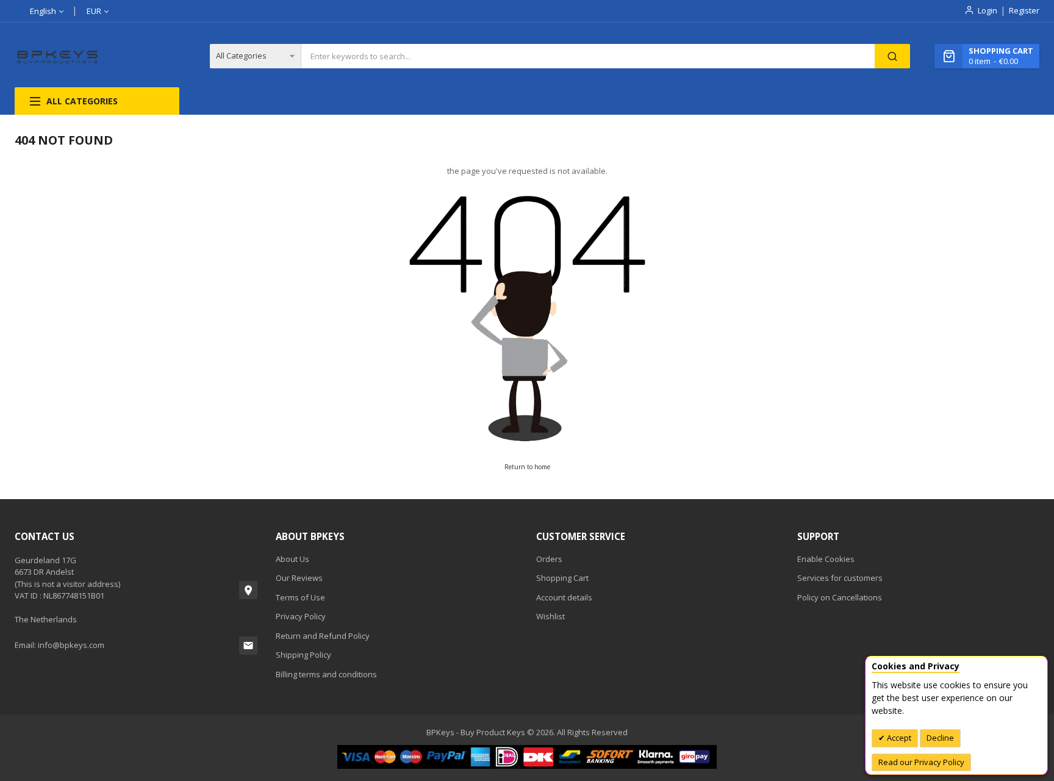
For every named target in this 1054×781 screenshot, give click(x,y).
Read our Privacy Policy (921, 762)
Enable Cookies (826, 558)
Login (987, 10)
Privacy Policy (301, 616)
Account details (564, 597)
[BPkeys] (58, 56)
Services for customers (840, 577)
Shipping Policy (303, 654)
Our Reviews (299, 577)
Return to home (527, 466)
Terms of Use (300, 597)
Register (1024, 10)
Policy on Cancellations (839, 597)
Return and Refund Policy (323, 635)
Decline (940, 737)
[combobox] (588, 56)
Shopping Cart (562, 577)
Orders (549, 558)
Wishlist (550, 616)
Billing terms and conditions (326, 674)
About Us (292, 558)
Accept (898, 737)
